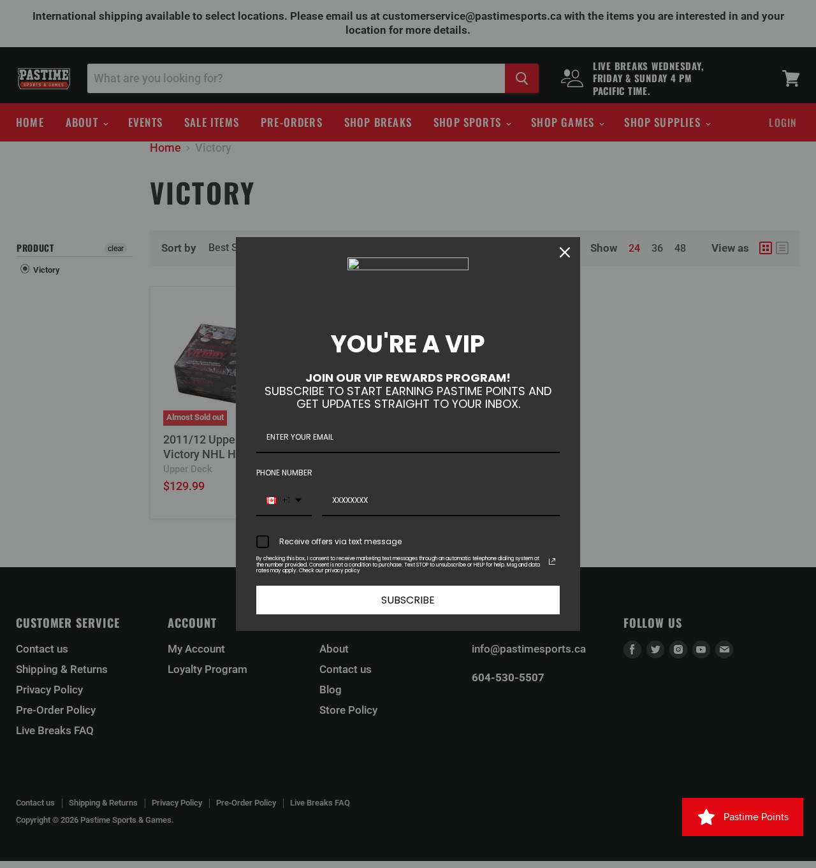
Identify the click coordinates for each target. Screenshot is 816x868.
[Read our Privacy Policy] (552, 561)
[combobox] (284, 501)
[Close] (565, 252)
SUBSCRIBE (408, 600)
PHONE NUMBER (284, 472)
